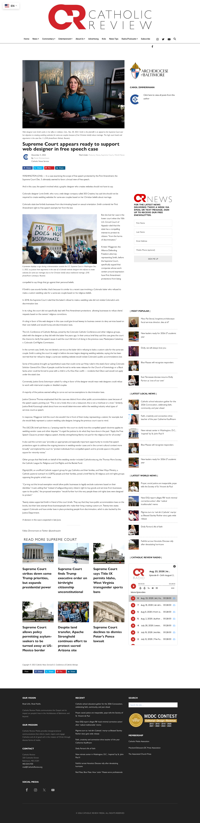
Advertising (93, 39)
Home (26, 39)
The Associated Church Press (140, 754)
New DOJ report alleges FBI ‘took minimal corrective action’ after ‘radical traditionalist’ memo (159, 501)
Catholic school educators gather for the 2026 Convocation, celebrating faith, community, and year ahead (158, 404)
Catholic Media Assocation (139, 741)
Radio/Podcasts (129, 39)
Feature (92, 155)
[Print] (23, 671)
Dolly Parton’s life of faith (152, 526)
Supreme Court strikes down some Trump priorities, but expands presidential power (36, 578)
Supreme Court (107, 155)
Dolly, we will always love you (153, 348)
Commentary (48, 39)
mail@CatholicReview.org (32, 767)
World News (119, 155)
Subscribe (145, 39)
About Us (80, 39)
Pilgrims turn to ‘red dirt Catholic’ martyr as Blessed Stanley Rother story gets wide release (158, 515)
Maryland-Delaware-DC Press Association (145, 748)
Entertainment (65, 39)
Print (26, 672)
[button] (175, 39)
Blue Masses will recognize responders (157, 362)
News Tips (113, 39)
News (35, 39)
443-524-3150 (27, 764)
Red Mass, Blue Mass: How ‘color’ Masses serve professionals (99, 772)
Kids (104, 39)
